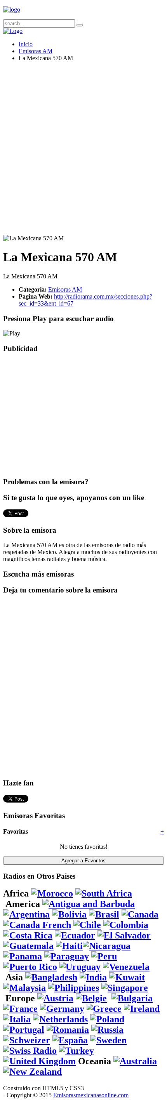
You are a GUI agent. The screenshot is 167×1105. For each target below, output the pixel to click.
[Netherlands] (60, 1019)
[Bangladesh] (51, 977)
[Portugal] (23, 1030)
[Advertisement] (83, 151)
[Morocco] (52, 893)
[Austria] (55, 998)
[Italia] (17, 1019)
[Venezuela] (126, 967)
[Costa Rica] (27, 935)
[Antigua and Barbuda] (88, 904)
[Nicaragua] (106, 946)
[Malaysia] (24, 988)
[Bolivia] (69, 914)
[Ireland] (142, 1009)
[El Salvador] (124, 935)
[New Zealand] (32, 1072)
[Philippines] (73, 988)
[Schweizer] (26, 1040)
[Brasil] (104, 914)
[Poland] (107, 1019)
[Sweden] (108, 1040)
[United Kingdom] (39, 1061)
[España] (70, 1040)
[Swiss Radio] (30, 1051)
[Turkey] (76, 1051)
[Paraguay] (66, 956)
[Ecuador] (75, 935)
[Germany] (62, 1009)
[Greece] (104, 1009)
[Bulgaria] (132, 998)
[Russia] (107, 1030)
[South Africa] (103, 893)
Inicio (26, 44)
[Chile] (87, 925)
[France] (20, 1009)
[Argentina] (26, 914)
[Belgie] (91, 998)
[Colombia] (125, 925)
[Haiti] (69, 946)
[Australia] (135, 1061)
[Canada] (140, 914)
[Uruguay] (80, 967)
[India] (93, 977)
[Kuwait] (127, 977)
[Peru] (104, 956)
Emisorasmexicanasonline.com (91, 1095)
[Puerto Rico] (30, 967)
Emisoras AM (35, 51)
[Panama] (22, 956)
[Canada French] (37, 925)
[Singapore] (124, 988)
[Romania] (68, 1030)
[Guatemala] (28, 946)
